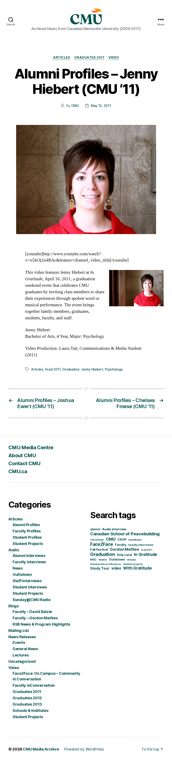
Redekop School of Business (105, 564)
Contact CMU (24, 463)
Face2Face (101, 544)
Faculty (120, 545)
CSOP (121, 539)
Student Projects (28, 543)
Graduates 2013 (27, 704)
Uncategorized (22, 661)
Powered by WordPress (84, 749)
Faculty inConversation (34, 685)
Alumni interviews (29, 555)
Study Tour (99, 568)
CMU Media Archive (41, 749)
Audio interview (114, 529)
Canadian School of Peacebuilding (124, 533)
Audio (13, 550)
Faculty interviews (29, 562)
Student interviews (30, 587)
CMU (75, 105)
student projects (133, 564)
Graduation (70, 369)
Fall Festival (99, 549)
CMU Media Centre (30, 447)
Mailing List (18, 630)
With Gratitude (137, 568)
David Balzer (135, 539)
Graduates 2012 (27, 698)
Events (19, 642)
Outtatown (22, 574)
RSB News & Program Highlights (41, 624)
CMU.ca (17, 471)
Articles (61, 57)
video (116, 568)
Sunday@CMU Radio (32, 599)
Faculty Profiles (27, 531)
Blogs (13, 606)
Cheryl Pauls (97, 539)
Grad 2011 (53, 369)
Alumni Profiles (26, 525)
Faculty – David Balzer (32, 611)
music (103, 559)
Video (113, 57)
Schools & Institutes (30, 710)
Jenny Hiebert (92, 369)
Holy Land (124, 555)
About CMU (22, 455)
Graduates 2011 (89, 57)
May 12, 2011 (101, 105)
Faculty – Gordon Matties (35, 618)
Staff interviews (27, 581)
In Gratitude (145, 554)
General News (25, 649)
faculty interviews (140, 544)
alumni (95, 529)
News (18, 568)
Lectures (21, 655)
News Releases (22, 637)
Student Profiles (27, 537)
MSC (93, 559)
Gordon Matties (124, 549)
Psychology (114, 369)
